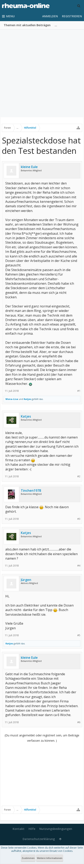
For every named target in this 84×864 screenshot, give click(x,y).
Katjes (27, 399)
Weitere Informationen (49, 858)
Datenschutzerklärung (39, 839)
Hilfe (32, 829)
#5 (78, 635)
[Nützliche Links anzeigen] (78, 128)
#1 (78, 391)
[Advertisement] (42, 73)
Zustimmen (28, 858)
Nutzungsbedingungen (55, 829)
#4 (78, 565)
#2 (78, 476)
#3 (78, 519)
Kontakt (18, 829)
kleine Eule (29, 167)
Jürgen (26, 580)
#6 (78, 722)
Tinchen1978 (31, 490)
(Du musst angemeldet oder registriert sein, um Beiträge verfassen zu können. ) (42, 737)
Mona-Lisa (12, 399)
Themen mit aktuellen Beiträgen (27, 25)
